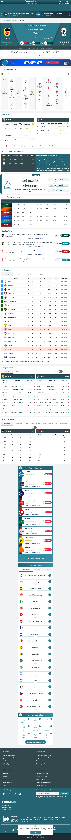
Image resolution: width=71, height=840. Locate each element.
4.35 (54, 224)
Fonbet (27, 509)
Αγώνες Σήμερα (7, 764)
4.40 (18, 221)
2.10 (54, 221)
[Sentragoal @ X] (9, 794)
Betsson (27, 547)
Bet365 (27, 519)
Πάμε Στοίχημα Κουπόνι (9, 755)
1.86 (41, 221)
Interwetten (29, 538)
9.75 (23, 217)
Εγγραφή (64, 793)
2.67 (37, 217)
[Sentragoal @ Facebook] (4, 794)
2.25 (14, 213)
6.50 (18, 205)
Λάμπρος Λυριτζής (51, 155)
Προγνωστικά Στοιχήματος (10, 758)
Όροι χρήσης (5, 805)
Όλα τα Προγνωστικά (34, 742)
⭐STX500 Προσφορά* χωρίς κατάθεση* (52, 13)
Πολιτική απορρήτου (7, 807)
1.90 (59, 217)
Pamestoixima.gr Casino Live (44, 782)
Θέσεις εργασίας (6, 809)
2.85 (37, 209)
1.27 (14, 217)
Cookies (45, 829)
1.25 (14, 205)
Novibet (27, 481)
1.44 (41, 205)
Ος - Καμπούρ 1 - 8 (38, 56)
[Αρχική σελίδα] (0, 20)
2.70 (37, 205)
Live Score (5, 761)
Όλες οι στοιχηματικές (34, 558)
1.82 (54, 217)
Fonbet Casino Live (41, 785)
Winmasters (28, 528)
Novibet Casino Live (41, 776)
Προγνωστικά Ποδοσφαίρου (44, 755)
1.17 (59, 224)
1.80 (54, 209)
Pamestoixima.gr (30, 500)
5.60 (18, 217)
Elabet (27, 490)
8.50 (23, 213)
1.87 (37, 221)
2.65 (18, 224)
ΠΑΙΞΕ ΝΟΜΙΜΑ (52, 62)
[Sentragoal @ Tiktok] (20, 794)
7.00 (23, 224)
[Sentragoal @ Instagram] (15, 794)
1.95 (59, 209)
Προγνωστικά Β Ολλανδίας (32, 25)
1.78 (14, 224)
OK (35, 832)
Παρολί (38, 766)
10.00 (23, 205)
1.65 (59, 221)
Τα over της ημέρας (41, 761)
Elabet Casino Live (41, 779)
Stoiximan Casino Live (42, 773)
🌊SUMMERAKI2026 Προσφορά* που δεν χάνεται (21, 13)
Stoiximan (28, 471)
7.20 (23, 221)
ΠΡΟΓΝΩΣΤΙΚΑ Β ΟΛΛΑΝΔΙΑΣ (10, 20)
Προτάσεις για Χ (40, 764)
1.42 (41, 209)
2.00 (18, 213)
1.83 (54, 205)
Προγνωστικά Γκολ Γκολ (42, 758)
